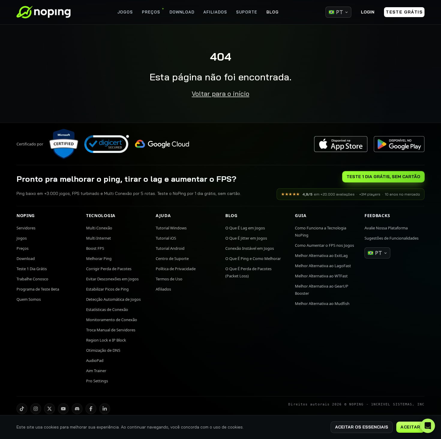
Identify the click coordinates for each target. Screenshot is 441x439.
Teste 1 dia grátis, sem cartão (383, 176)
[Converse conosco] (428, 426)
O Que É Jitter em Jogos (246, 238)
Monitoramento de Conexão (111, 319)
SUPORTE (246, 12)
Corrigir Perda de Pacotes (108, 268)
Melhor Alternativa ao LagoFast (323, 265)
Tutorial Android (170, 248)
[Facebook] (91, 408)
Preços (22, 248)
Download (25, 258)
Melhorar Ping (99, 258)
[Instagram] (35, 408)
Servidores (25, 228)
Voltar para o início (220, 93)
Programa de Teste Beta (37, 289)
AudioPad (95, 360)
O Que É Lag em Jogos (245, 228)
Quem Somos (28, 299)
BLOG (272, 12)
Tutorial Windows (171, 228)
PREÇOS (151, 12)
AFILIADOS (215, 12)
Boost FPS (95, 248)
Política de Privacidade (176, 268)
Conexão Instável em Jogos (249, 248)
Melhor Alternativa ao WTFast (321, 276)
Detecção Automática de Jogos (113, 299)
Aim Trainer (96, 370)
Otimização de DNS (103, 350)
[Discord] (77, 408)
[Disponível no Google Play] (399, 144)
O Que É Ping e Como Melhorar (253, 258)
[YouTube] (63, 408)
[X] (49, 408)
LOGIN (367, 12)
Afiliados (163, 289)
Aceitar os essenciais (361, 427)
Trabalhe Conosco (32, 279)
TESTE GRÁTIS (404, 12)
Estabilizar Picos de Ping (107, 289)
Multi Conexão (99, 228)
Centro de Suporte (172, 258)
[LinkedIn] (104, 408)
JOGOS (125, 12)
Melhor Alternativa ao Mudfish (322, 303)
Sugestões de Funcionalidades (391, 238)
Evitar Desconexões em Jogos (112, 279)
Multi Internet (98, 238)
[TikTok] (21, 408)
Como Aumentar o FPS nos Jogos (324, 245)
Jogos (21, 238)
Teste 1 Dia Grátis (31, 268)
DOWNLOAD (182, 12)
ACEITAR (410, 427)
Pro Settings (97, 381)
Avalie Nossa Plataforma (386, 228)
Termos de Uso (169, 279)
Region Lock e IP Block (106, 340)
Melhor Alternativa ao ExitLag (321, 255)
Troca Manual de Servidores (110, 330)
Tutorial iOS (166, 238)
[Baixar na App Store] (341, 144)
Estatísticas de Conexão (107, 309)
